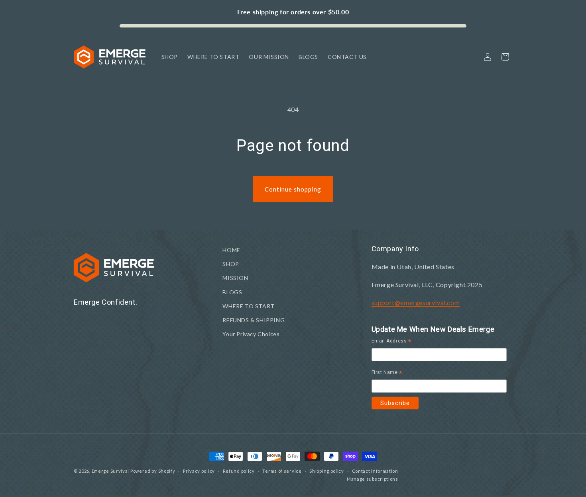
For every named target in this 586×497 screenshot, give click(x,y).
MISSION (235, 277)
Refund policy (239, 471)
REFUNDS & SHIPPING (253, 320)
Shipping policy (326, 471)
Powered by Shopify (152, 471)
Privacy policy (199, 471)
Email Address (392, 342)
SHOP (230, 263)
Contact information (375, 471)
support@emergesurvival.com (416, 302)
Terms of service (281, 471)
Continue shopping (293, 189)
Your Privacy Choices (250, 334)
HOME (231, 250)
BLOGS (232, 292)
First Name (387, 373)
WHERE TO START (248, 306)
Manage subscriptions (372, 478)
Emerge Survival (111, 471)
